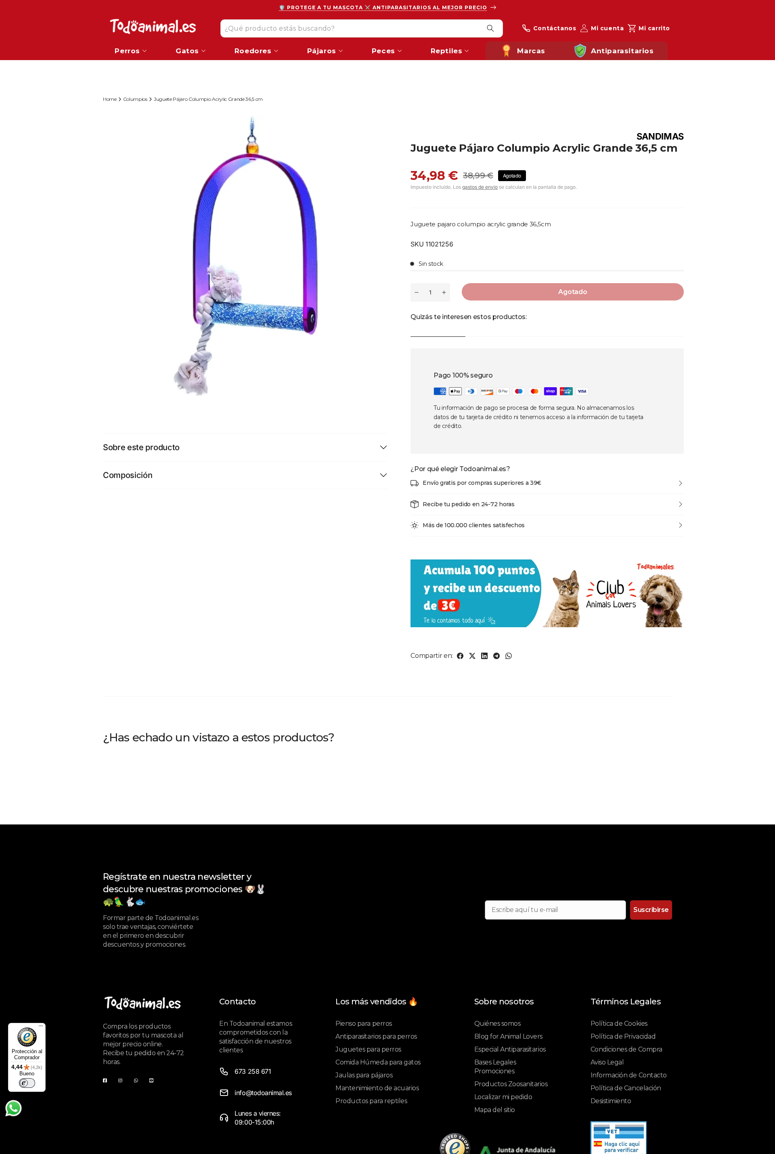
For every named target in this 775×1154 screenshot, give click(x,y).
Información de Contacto (629, 1075)
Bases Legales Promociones (495, 1066)
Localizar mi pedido (503, 1097)
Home (110, 99)
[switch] (27, 1083)
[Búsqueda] (490, 28)
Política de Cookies (619, 1023)
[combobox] (361, 28)
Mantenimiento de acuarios (377, 1088)
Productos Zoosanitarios (511, 1084)
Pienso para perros (363, 1023)
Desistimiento (611, 1101)
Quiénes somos (497, 1023)
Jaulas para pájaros (363, 1075)
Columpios (135, 99)
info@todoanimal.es (263, 1093)
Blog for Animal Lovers (508, 1036)
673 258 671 (253, 1071)
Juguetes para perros (368, 1049)
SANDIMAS (660, 136)
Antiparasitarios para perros (376, 1036)
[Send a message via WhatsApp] (13, 1108)
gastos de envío (480, 187)
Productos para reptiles (371, 1101)
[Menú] (41, 1028)
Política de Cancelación (626, 1088)
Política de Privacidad (623, 1036)
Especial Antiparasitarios (510, 1049)
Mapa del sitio (494, 1110)
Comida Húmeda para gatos (377, 1062)
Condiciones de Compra (626, 1049)
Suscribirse (651, 910)
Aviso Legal (607, 1062)
